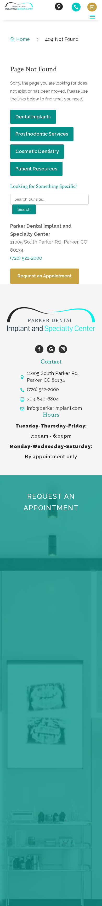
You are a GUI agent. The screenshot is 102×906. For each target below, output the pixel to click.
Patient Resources (36, 168)
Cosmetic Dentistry (37, 151)
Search (24, 209)
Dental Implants (33, 116)
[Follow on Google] (51, 349)
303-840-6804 (43, 398)
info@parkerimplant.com (54, 408)
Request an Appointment (45, 275)
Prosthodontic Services (41, 134)
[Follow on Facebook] (39, 349)
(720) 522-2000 (26, 258)
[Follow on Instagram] (63, 349)
